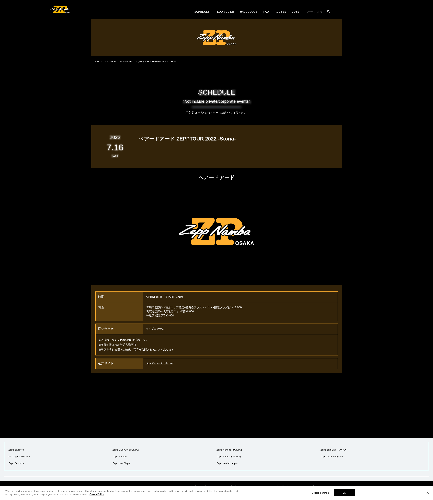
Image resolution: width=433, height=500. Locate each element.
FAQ (266, 11)
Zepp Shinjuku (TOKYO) (334, 449)
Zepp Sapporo (16, 449)
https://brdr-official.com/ (159, 363)
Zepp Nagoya (119, 456)
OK (344, 493)
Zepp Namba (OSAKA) (228, 456)
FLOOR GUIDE (224, 11)
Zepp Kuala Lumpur (227, 463)
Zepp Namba (109, 61)
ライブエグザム (155, 328)
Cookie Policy (96, 494)
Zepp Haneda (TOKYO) (229, 449)
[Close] (427, 492)
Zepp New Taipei (121, 463)
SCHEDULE (202, 11)
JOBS (295, 11)
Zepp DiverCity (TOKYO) (125, 449)
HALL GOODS (248, 11)
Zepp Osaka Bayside (332, 456)
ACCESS (280, 11)
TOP (97, 61)
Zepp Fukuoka (16, 463)
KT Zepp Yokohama (19, 456)
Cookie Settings (320, 493)
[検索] (328, 11)
